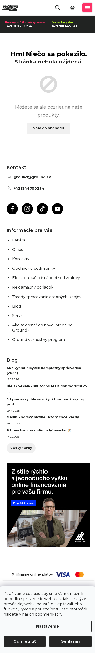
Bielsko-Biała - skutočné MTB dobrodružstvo (47, 386)
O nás (17, 249)
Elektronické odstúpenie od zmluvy (46, 278)
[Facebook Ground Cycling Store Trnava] (12, 208)
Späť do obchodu (48, 128)
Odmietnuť (24, 641)
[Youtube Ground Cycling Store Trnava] (57, 208)
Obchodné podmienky (33, 268)
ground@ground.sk (32, 177)
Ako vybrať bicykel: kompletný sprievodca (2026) (44, 370)
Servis (17, 315)
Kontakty (20, 259)
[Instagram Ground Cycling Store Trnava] (27, 208)
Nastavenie (47, 626)
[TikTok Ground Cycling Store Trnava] (42, 208)
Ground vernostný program (38, 339)
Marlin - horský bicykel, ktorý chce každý (43, 417)
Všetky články (21, 448)
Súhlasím (70, 641)
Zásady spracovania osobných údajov (46, 297)
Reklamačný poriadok (32, 287)
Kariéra (18, 240)
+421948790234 (29, 188)
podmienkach (48, 614)
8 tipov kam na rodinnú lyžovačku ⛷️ (39, 430)
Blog (16, 306)
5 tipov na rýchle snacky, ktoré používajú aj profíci (45, 401)
